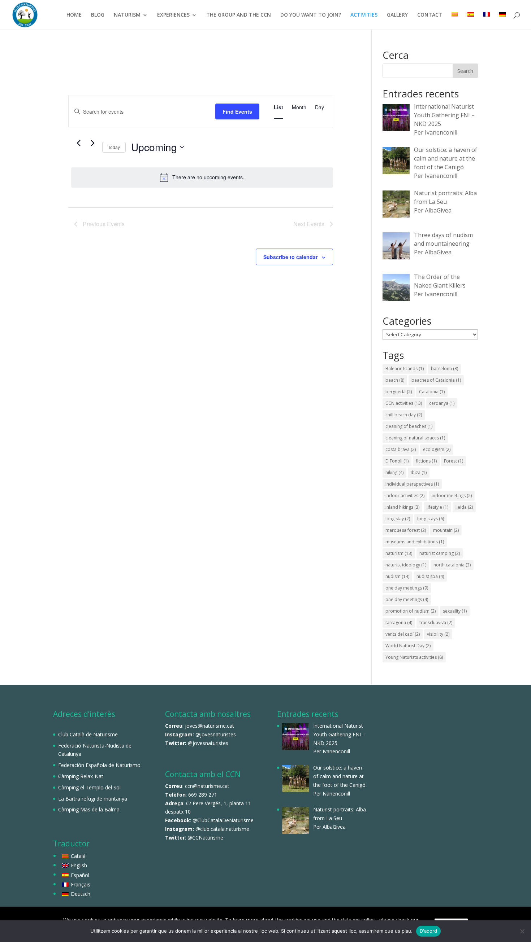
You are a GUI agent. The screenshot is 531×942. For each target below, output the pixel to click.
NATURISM (127, 15)
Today (114, 147)
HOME (74, 15)
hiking (394, 472)
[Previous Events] (78, 143)
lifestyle (437, 507)
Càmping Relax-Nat (80, 776)
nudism (397, 576)
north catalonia (452, 565)
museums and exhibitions (414, 542)
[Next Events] (92, 143)
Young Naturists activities (414, 657)
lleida (464, 507)
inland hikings (402, 507)
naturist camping (439, 553)
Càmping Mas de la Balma (89, 809)
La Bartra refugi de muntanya (92, 798)
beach (394, 380)
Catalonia (432, 392)
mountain (446, 530)
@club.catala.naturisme (222, 828)
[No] (522, 931)
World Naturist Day (408, 646)
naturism (398, 553)
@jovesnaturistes (215, 734)
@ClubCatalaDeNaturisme (223, 820)
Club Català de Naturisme (88, 734)
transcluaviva (435, 622)
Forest (453, 461)
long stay (397, 519)
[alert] (202, 177)
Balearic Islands (404, 368)
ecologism (436, 449)
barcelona (444, 368)
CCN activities (403, 403)
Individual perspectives (412, 484)
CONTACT (429, 15)
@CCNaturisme (205, 837)
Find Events (237, 111)
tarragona (398, 622)
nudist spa (430, 576)
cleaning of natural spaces (415, 438)
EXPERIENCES (173, 15)
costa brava (400, 449)
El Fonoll (397, 461)
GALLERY (397, 15)
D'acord (428, 931)
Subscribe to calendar (290, 256)
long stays (430, 519)
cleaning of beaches (408, 426)
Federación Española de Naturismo (99, 765)
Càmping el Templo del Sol (89, 787)
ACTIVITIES (363, 15)
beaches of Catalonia (436, 380)
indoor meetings (452, 495)
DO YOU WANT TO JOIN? (310, 15)
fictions (426, 461)
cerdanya (441, 403)
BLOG (97, 15)
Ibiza (419, 472)
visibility (438, 634)
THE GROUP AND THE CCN (238, 15)
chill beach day (403, 415)
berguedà (398, 392)
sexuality (455, 611)
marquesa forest (405, 530)
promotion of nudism (410, 611)
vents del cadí (402, 634)
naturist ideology (405, 565)
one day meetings (406, 588)
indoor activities (404, 495)
